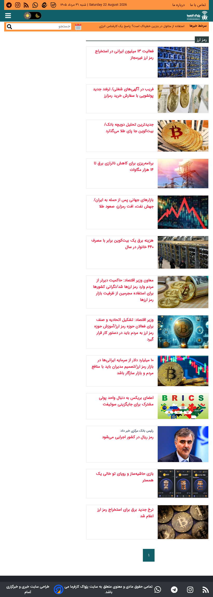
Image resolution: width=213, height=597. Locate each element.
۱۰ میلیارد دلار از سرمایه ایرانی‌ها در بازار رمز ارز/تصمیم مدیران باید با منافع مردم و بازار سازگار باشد (123, 366)
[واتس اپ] (158, 589)
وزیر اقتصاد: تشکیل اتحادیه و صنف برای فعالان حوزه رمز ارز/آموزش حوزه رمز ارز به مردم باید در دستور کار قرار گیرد (124, 329)
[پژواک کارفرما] (197, 16)
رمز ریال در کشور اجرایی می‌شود (128, 437)
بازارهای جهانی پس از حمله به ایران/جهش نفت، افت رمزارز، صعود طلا (124, 203)
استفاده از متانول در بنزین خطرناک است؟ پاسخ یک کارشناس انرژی (141, 24)
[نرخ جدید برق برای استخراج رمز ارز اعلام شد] (183, 522)
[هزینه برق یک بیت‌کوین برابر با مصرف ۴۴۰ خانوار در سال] (183, 252)
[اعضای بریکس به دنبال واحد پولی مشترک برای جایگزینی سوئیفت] (183, 406)
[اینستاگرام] (190, 589)
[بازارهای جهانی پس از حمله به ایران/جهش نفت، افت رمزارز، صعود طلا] (183, 212)
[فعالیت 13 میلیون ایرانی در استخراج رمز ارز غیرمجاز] (183, 62)
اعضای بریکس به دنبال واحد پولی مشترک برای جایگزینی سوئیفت (126, 401)
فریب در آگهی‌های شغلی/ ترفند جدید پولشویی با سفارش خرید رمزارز (123, 92)
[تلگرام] (174, 589)
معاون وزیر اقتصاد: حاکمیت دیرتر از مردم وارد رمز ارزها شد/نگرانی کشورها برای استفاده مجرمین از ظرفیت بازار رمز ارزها (123, 290)
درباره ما (179, 5)
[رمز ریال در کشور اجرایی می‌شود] (183, 444)
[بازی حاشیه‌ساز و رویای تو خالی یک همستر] (183, 483)
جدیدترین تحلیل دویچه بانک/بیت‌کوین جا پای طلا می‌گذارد (129, 127)
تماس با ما (198, 5)
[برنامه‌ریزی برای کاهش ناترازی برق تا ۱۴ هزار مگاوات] (183, 173)
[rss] (26, 5)
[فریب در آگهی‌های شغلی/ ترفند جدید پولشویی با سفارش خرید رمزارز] (183, 99)
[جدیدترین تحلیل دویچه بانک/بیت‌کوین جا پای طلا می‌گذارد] (183, 136)
